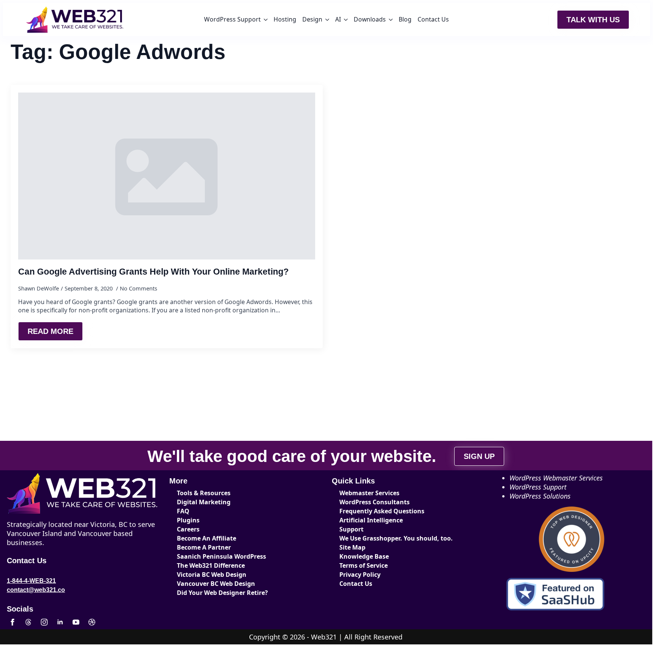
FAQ (183, 511)
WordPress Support (232, 19)
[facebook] (12, 622)
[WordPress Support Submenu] (266, 19)
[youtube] (76, 622)
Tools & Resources (204, 493)
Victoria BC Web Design (211, 574)
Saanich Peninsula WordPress (221, 556)
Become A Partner (204, 547)
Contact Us (433, 19)
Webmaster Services (369, 493)
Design (312, 19)
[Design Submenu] (327, 19)
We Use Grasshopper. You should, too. (396, 538)
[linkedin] (60, 622)
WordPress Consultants (374, 502)
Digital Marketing (204, 502)
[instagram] (44, 622)
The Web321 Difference (211, 565)
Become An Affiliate (206, 538)
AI (338, 19)
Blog (405, 19)
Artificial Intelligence (371, 520)
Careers (188, 529)
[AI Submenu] (346, 19)
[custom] (28, 622)
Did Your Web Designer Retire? (222, 592)
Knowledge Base (364, 556)
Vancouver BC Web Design (216, 583)
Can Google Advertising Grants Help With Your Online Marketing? (153, 271)
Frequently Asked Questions (381, 511)
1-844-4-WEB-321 (31, 581)
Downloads (370, 19)
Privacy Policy (360, 574)
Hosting (285, 19)
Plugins (188, 520)
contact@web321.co (36, 590)
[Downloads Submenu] (391, 19)
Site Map (352, 547)
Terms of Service (363, 565)
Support (351, 529)
